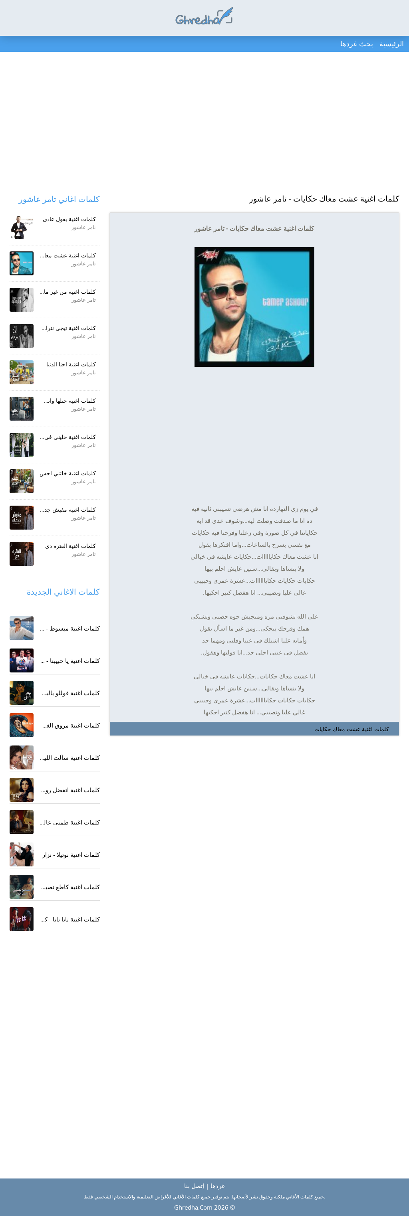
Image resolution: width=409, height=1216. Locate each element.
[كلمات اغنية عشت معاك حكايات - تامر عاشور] (22, 263)
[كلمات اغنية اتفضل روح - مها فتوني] (22, 790)
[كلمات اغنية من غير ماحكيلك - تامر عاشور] (22, 300)
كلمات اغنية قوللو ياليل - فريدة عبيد (55, 693)
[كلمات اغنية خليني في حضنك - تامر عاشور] (22, 445)
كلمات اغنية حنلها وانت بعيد (64, 400)
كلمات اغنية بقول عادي (69, 219)
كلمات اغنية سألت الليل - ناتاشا (60, 757)
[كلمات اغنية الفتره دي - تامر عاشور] (22, 554)
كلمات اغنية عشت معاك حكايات (351, 729)
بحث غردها (356, 43)
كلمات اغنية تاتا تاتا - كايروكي (63, 919)
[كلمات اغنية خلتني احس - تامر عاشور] (22, 481)
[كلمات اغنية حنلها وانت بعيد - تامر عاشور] (22, 409)
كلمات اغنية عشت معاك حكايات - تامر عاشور (324, 198)
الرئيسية (391, 43)
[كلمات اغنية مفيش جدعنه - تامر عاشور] (22, 518)
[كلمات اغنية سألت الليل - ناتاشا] (22, 757)
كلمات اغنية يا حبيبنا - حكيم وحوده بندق (51, 660)
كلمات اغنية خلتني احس (68, 473)
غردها (217, 1186)
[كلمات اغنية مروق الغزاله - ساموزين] (22, 725)
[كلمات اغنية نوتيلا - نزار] (22, 854)
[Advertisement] (204, 124)
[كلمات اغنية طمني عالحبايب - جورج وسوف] (22, 822)
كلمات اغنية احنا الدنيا (71, 364)
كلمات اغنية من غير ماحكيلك (62, 291)
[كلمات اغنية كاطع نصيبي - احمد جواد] (22, 887)
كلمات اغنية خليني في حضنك (62, 437)
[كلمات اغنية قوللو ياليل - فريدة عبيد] (22, 693)
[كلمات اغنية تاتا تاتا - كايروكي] (22, 919)
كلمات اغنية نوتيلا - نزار (71, 854)
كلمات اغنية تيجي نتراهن (67, 328)
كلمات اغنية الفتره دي (70, 546)
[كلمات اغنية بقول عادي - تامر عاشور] (22, 227)
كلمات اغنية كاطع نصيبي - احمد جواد (54, 887)
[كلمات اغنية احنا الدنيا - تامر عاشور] (22, 372)
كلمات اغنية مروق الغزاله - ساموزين (54, 725)
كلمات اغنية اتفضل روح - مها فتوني (56, 790)
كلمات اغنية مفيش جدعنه (66, 509)
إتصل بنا (194, 1186)
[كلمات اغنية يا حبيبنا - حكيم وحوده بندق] (22, 660)
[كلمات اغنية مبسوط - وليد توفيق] (22, 628)
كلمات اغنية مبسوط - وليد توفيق (59, 628)
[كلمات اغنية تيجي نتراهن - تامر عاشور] (22, 336)
